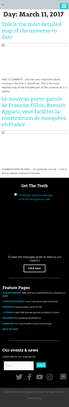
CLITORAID (8, 312)
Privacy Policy (34, 398)
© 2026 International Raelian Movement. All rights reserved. (34, 392)
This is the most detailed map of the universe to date (31, 31)
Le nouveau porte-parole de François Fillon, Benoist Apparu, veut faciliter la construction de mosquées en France (34, 112)
